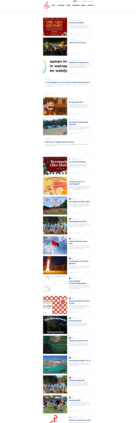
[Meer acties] (90, 20)
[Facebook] (74, 1)
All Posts (45, 14)
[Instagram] (75, 1)
